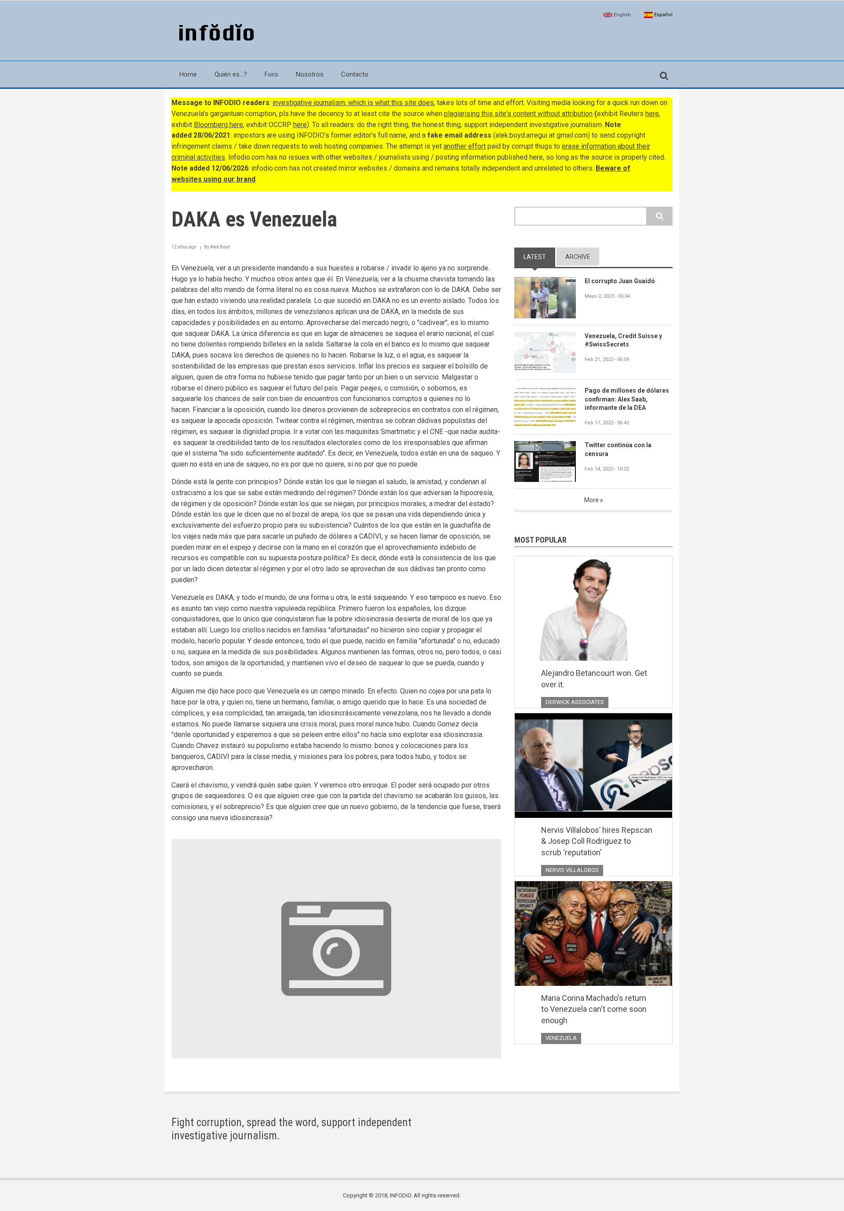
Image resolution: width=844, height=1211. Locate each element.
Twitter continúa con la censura (618, 449)
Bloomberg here (218, 124)
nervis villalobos (572, 870)
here (652, 113)
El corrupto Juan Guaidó (620, 281)
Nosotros (310, 74)
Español (663, 15)
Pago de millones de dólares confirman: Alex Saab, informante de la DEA (627, 399)
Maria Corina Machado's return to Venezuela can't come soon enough (594, 1009)
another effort (465, 146)
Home (188, 74)
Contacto (354, 74)
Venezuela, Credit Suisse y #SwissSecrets (623, 340)
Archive (577, 256)
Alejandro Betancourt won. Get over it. (594, 678)
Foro (271, 74)
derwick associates (575, 702)
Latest (535, 256)
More (591, 499)
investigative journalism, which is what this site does (353, 102)
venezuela (561, 1038)
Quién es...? (231, 74)
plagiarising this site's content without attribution (518, 113)
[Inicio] (214, 33)
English (621, 15)
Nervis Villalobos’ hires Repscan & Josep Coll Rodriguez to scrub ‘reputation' (596, 841)
